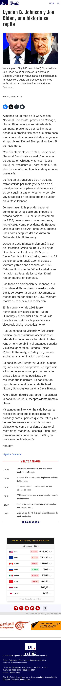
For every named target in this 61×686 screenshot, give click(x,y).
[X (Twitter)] (11, 106)
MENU (51, 3)
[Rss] (37, 608)
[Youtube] (27, 608)
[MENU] (58, 2)
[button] (45, 608)
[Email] (22, 106)
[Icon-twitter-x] (21, 608)
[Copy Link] (16, 106)
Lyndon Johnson (12, 454)
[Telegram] (32, 608)
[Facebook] (5, 106)
